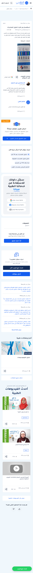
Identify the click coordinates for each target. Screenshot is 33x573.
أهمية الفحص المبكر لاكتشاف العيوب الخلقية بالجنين (17, 478)
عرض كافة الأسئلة (16, 330)
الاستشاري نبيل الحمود (18, 83)
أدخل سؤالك (16, 274)
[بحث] (11, 3)
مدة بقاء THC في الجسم (22, 163)
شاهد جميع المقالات (17, 378)
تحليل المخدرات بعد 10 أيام (19, 154)
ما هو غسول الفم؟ (23, 412)
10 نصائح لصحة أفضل (22, 445)
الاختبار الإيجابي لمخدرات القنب (20, 167)
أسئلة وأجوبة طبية (24, 8)
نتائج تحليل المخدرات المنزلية (20, 159)
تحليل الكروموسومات (23, 357)
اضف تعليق (15, 241)
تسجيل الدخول (5, 3)
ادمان (16, 8)
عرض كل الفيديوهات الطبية (16, 498)
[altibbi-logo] (22, 3)
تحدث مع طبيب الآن (16, 268)
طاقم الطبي (21, 101)
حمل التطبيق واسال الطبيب (18, 138)
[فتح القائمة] (30, 3)
